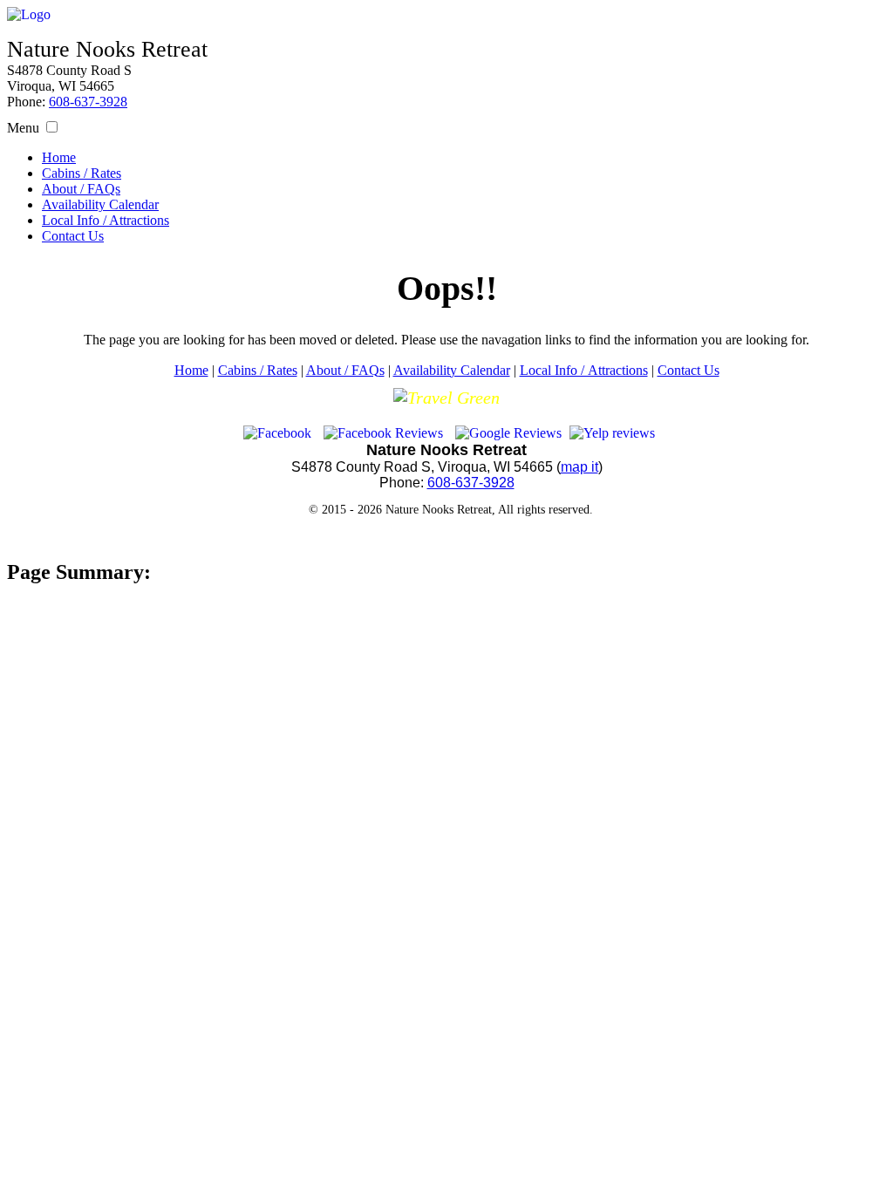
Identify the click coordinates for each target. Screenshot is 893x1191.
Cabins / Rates (81, 173)
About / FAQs (81, 188)
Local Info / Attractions (105, 220)
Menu (23, 127)
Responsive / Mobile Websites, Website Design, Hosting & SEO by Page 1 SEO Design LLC (446, 535)
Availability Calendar (100, 204)
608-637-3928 (88, 101)
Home (59, 157)
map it (579, 466)
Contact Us (73, 235)
